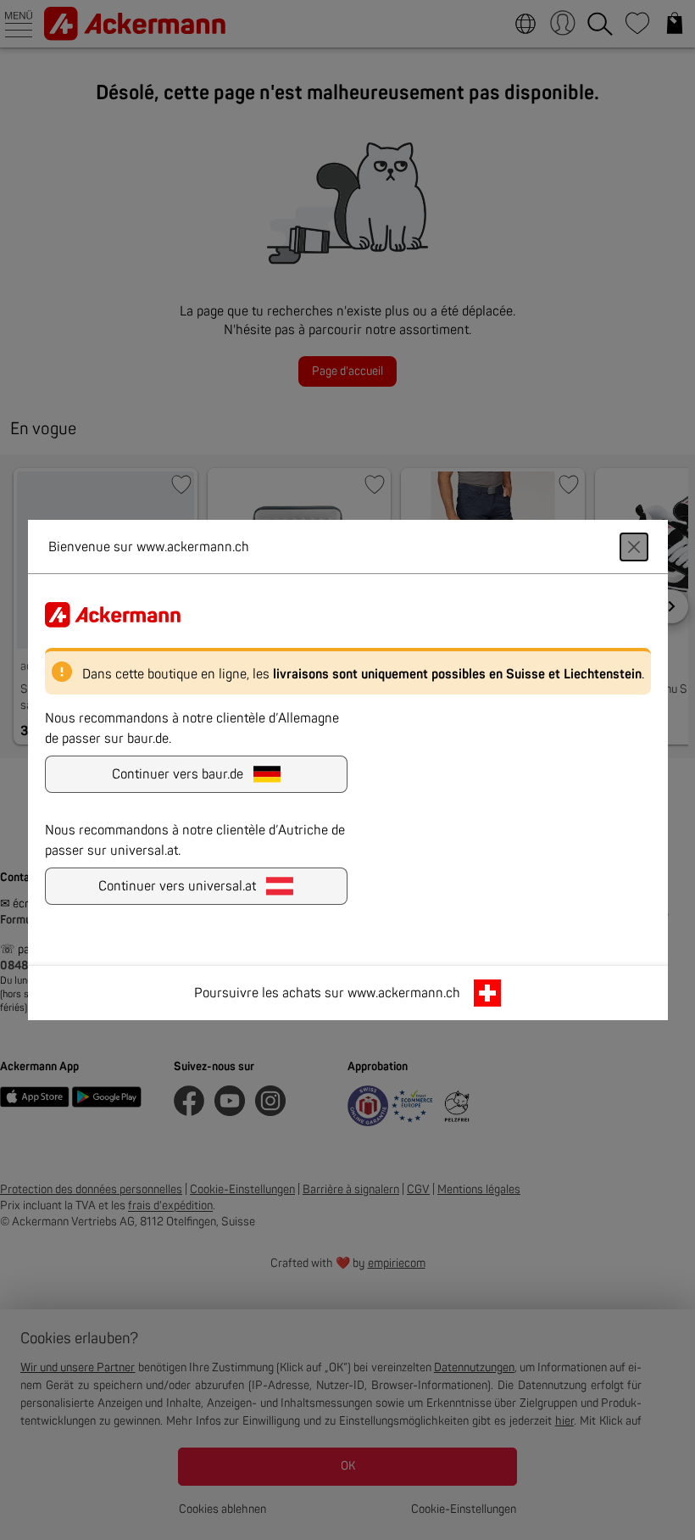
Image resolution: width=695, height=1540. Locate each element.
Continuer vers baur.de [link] (177, 774)
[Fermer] (634, 547)
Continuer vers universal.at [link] (177, 886)
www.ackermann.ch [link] (404, 993)
